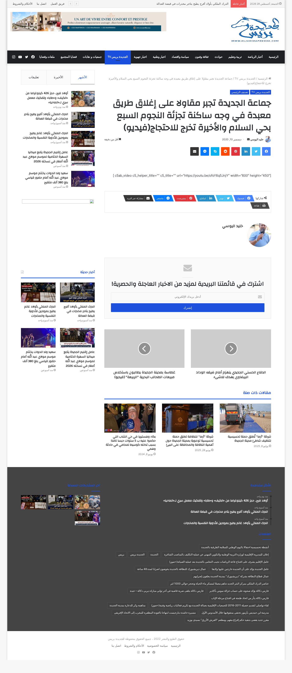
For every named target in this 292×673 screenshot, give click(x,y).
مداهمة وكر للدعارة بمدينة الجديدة (127, 605)
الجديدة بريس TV (118, 56)
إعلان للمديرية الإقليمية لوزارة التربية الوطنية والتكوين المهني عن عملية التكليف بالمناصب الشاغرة (216, 554)
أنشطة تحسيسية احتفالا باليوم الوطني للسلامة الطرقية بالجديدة (235, 547)
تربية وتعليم (235, 56)
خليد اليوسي (256, 139)
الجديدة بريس (137, 554)
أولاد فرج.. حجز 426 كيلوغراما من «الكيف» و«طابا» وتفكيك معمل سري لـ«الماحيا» (47, 97)
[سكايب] (215, 151)
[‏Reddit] (225, 151)
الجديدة (154, 554)
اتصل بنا (41, 3)
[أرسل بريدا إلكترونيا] (248, 139)
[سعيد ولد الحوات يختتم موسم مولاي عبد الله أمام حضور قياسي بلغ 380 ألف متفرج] (83, 179)
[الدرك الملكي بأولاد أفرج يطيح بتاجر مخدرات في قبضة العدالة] (83, 120)
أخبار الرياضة (255, 56)
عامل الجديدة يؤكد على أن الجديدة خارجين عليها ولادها (240, 569)
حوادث (219, 56)
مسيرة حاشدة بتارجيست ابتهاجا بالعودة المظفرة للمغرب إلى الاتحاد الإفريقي (155, 612)
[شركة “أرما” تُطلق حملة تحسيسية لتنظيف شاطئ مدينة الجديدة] (245, 418)
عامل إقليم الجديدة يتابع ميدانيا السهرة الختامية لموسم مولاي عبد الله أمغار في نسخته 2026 (45, 156)
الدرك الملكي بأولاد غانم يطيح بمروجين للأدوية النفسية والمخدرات (45, 135)
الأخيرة (58, 77)
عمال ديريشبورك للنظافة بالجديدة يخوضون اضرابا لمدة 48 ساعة (171, 569)
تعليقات (34, 77)
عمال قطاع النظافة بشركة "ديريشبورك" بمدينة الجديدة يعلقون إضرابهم (231, 576)
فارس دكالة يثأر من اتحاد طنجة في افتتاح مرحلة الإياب (240, 598)
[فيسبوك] (266, 151)
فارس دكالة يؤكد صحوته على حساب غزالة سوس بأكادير (239, 590)
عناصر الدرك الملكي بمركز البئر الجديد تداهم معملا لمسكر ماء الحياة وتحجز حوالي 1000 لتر (219, 583)
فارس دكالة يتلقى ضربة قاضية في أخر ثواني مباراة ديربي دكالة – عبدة (167, 590)
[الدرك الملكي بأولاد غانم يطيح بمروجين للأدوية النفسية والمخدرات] (83, 139)
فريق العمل (57, 3)
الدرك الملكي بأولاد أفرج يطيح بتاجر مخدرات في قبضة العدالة (46, 116)
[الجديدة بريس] (255, 29)
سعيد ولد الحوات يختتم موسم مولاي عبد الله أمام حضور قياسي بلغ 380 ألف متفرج (46, 177)
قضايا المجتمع (69, 56)
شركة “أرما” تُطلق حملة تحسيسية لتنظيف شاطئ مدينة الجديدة (249, 439)
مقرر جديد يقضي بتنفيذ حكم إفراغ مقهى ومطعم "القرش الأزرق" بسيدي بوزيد (228, 619)
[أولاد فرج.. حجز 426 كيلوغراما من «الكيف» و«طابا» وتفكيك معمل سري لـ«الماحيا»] (83, 99)
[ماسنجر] (205, 151)
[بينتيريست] (235, 151)
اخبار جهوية (140, 56)
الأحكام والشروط (22, 3)
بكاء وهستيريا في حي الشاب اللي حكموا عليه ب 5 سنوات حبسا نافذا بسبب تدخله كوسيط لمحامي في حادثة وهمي (131, 443)
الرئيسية (274, 56)
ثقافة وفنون (202, 56)
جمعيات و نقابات (92, 56)
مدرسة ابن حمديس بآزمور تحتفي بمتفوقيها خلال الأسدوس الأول (235, 612)
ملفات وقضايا (47, 56)
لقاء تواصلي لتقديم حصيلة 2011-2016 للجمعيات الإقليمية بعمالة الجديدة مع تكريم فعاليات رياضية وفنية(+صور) (210, 605)
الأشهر (82, 77)
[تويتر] (256, 151)
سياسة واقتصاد (180, 56)
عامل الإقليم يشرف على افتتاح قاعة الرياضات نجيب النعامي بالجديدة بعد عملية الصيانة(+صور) (219, 561)
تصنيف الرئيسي (239, 92)
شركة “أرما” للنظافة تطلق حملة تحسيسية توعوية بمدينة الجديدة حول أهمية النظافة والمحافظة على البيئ (189, 441)
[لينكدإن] (246, 151)
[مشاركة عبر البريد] (194, 151)
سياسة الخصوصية (157, 645)
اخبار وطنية (159, 56)
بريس (121, 554)
